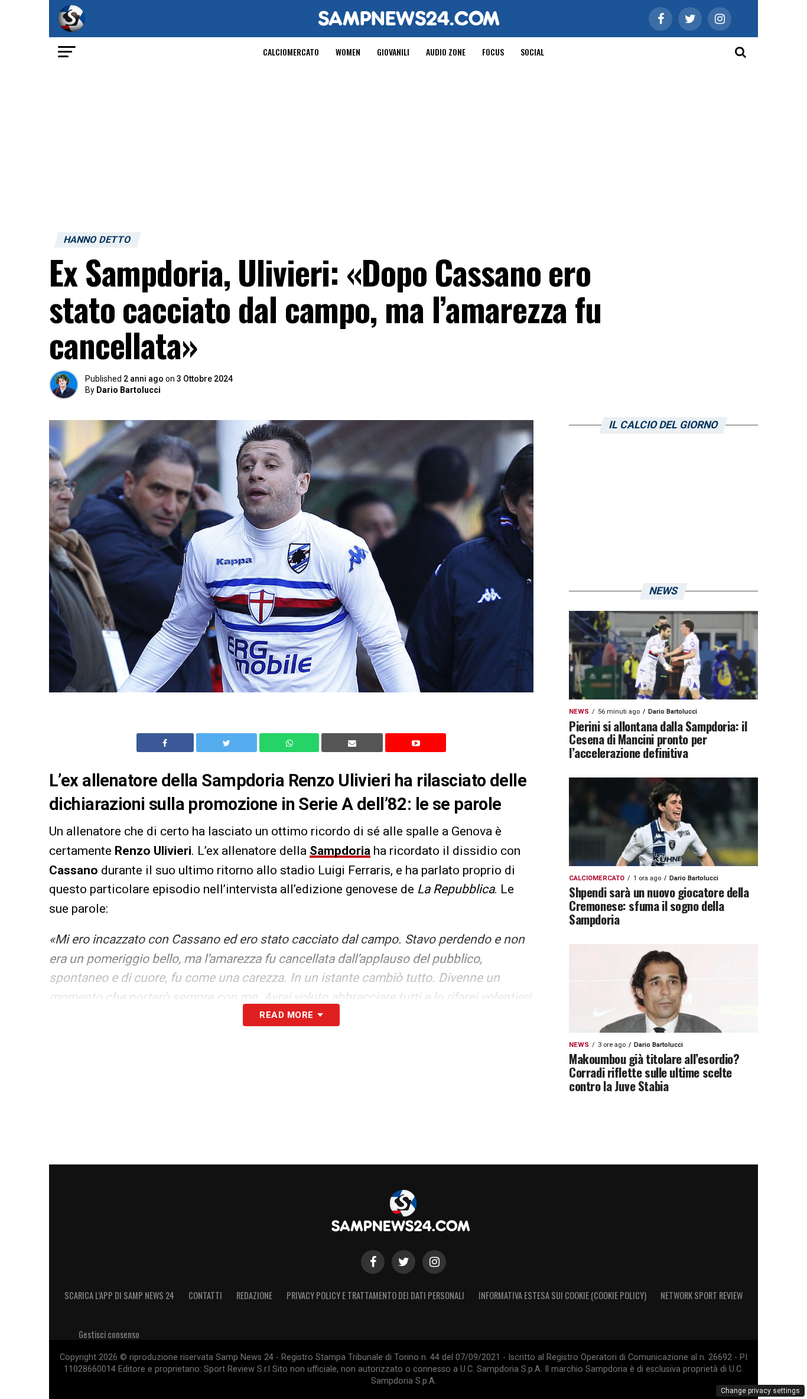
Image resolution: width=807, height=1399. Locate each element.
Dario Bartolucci (128, 390)
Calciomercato (291, 51)
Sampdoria (340, 851)
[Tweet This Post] (227, 742)
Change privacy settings (760, 1391)
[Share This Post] (290, 742)
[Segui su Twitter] (403, 1262)
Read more (286, 1015)
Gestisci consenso (109, 1334)
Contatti (205, 1295)
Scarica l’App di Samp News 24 (119, 1295)
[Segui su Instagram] (434, 1262)
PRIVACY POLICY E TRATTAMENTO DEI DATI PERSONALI (375, 1295)
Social (532, 51)
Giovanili (393, 51)
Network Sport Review (701, 1295)
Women (348, 51)
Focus (493, 51)
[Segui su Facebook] (373, 1262)
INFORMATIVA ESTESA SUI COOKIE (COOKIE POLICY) (562, 1295)
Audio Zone (446, 51)
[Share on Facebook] (166, 742)
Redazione (254, 1295)
